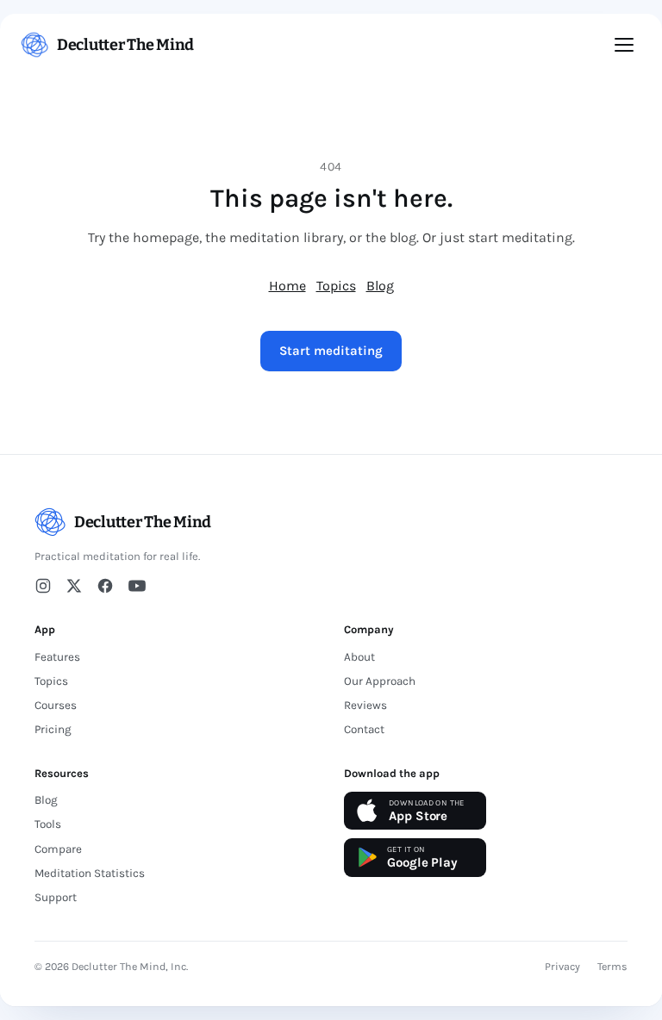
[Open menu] (624, 45)
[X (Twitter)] (74, 585)
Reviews (365, 705)
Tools (47, 824)
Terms (612, 967)
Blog (380, 285)
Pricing (53, 729)
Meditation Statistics (89, 873)
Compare (58, 849)
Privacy (562, 967)
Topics (336, 285)
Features (57, 656)
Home (287, 285)
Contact (364, 729)
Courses (55, 705)
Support (55, 897)
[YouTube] (137, 585)
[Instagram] (43, 585)
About (359, 656)
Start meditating (331, 350)
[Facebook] (105, 585)
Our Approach (379, 681)
